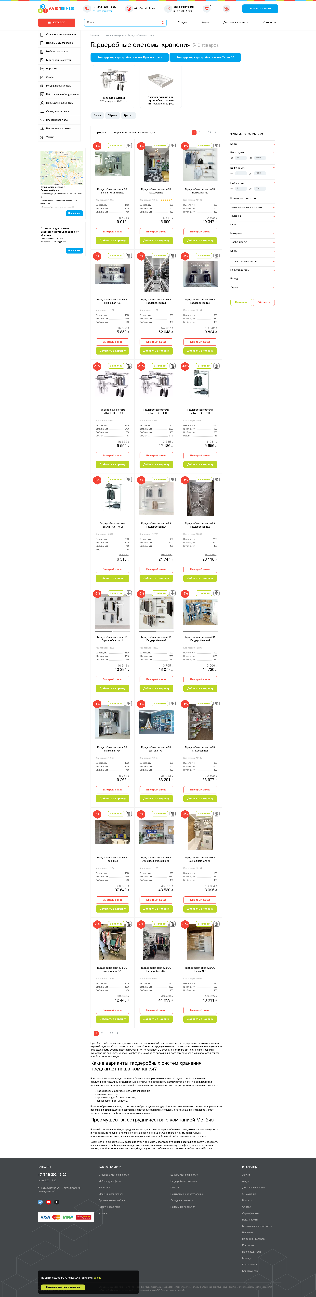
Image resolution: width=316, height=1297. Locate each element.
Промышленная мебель (59, 103)
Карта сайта (249, 1265)
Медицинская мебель (58, 86)
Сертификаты (250, 1213)
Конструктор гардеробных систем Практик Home (129, 57)
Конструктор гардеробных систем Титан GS (205, 57)
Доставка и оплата (235, 22)
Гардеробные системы (59, 60)
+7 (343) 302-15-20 (52, 1174)
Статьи (246, 1207)
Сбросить (263, 302)
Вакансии (247, 1233)
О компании (249, 1194)
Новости (247, 1200)
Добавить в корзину (112, 241)
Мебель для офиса (57, 52)
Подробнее (74, 213)
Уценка (50, 137)
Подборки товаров (253, 1239)
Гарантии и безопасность (257, 1226)
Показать (241, 302)
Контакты (269, 22)
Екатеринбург (104, 11)
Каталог (59, 23)
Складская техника (57, 111)
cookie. (98, 1278)
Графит (128, 115)
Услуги (182, 22)
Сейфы (50, 77)
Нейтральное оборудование (62, 94)
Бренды (246, 1258)
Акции (205, 22)
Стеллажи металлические (61, 34)
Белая (97, 115)
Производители (251, 1252)
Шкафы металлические (59, 43)
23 (209, 132)
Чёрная (112, 115)
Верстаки (51, 69)
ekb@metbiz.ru (144, 8)
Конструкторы (251, 1271)
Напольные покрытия (58, 128)
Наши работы (250, 1220)
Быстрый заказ (112, 232)
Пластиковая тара (57, 120)
